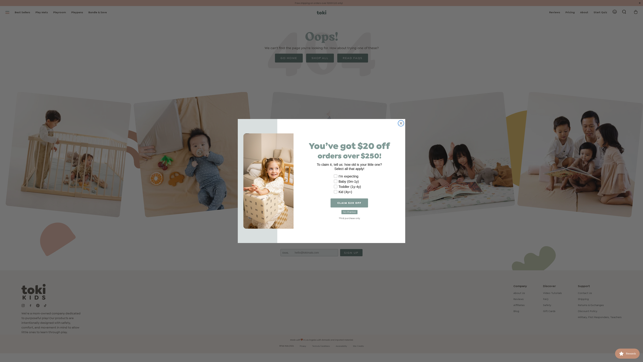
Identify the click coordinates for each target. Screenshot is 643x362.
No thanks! (349, 212)
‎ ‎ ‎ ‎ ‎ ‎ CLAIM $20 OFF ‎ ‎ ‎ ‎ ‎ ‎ (349, 203)
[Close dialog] (401, 123)
